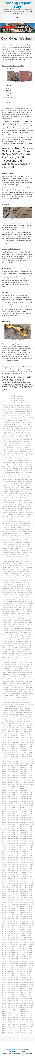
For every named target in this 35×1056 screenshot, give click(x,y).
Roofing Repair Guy (17, 5)
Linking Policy (13, 1050)
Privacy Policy (13, 1051)
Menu (17, 17)
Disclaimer (6, 1050)
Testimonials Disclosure (24, 1050)
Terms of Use (21, 1051)
